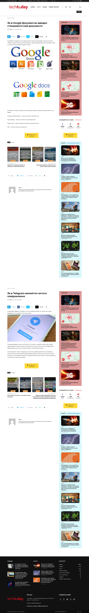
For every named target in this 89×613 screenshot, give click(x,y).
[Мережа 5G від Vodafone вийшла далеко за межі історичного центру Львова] (70, 86)
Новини (13, 160)
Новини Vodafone (65, 36)
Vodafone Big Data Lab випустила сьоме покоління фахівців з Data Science (70, 39)
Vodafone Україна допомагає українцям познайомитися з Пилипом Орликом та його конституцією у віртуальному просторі (69, 75)
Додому (9, 18)
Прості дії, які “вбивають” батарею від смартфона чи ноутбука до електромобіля (68, 159)
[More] (46, 36)
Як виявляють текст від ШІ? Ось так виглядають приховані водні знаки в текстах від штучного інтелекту (70, 196)
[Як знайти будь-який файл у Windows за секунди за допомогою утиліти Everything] (10, 584)
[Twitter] (77, 1)
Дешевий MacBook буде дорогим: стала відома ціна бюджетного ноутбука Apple (37, 154)
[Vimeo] (79, 1)
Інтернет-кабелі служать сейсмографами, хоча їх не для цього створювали (69, 178)
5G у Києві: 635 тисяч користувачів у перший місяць (69, 56)
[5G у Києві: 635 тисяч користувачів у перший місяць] (70, 48)
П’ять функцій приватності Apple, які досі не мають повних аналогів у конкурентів (70, 274)
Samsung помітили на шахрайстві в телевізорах (50, 154)
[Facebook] (73, 1)
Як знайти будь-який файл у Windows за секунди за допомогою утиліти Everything (22, 584)
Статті (62, 156)
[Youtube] (81, 1)
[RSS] (64, 599)
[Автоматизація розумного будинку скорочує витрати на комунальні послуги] (70, 228)
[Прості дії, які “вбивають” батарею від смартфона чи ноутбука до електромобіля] (70, 150)
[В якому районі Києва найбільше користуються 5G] (70, 104)
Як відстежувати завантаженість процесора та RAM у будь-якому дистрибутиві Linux (25, 154)
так (62, 123)
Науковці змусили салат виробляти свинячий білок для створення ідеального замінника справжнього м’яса (70, 255)
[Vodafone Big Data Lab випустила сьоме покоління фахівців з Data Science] (70, 30)
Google (12, 142)
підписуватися (78, 123)
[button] (80, 7)
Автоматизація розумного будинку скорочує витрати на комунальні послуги (69, 236)
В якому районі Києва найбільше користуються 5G (69, 113)
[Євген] (8, 29)
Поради (13, 18)
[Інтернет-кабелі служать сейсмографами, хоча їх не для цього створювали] (70, 169)
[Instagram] (75, 1)
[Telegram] (67, 599)
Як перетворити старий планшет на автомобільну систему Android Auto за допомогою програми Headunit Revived (21, 575)
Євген (11, 29)
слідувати (70, 123)
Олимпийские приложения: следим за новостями (13, 154)
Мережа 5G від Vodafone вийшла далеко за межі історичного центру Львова (69, 95)
